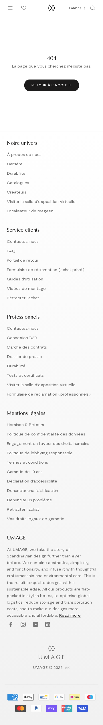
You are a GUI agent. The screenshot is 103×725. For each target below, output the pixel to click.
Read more (70, 616)
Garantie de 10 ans (25, 472)
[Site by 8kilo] (67, 668)
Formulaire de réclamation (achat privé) (45, 270)
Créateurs (16, 192)
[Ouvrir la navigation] (10, 8)
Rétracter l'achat (23, 298)
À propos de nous (24, 155)
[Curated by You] (22, 8)
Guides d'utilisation (25, 279)
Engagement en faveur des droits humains (48, 444)
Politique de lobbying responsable (40, 453)
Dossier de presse (24, 357)
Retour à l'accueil (51, 85)
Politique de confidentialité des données (46, 434)
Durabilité (16, 174)
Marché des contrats (27, 347)
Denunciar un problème (29, 500)
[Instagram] (22, 625)
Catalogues (18, 183)
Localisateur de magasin (30, 211)
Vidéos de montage (26, 289)
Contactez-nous (23, 242)
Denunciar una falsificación (32, 491)
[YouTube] (34, 625)
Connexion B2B (22, 338)
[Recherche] (93, 8)
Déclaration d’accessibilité (32, 481)
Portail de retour (22, 260)
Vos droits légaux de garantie (35, 519)
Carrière (15, 164)
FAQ (11, 251)
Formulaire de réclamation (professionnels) (49, 394)
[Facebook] (10, 625)
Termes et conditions (27, 463)
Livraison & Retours (25, 425)
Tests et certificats (25, 376)
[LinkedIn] (47, 625)
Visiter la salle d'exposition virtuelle (41, 202)
